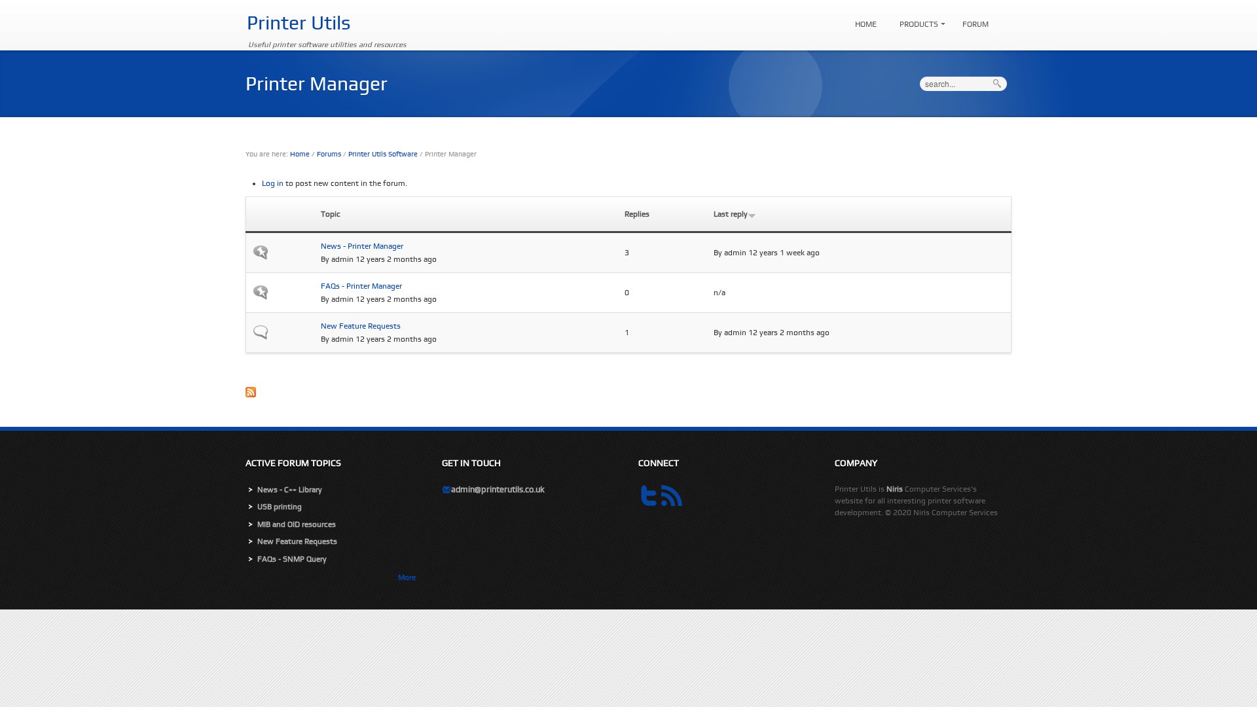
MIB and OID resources (296, 524)
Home (866, 24)
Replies (637, 214)
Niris (894, 489)
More (407, 577)
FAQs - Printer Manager (361, 286)
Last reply (731, 214)
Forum (975, 24)
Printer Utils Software (383, 154)
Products (915, 18)
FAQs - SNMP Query (292, 559)
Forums (329, 154)
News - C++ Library (289, 489)
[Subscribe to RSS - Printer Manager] (628, 396)
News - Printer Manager (362, 246)
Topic (330, 214)
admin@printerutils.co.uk (498, 489)
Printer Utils (298, 22)
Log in (272, 183)
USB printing (279, 506)
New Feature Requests (361, 326)
